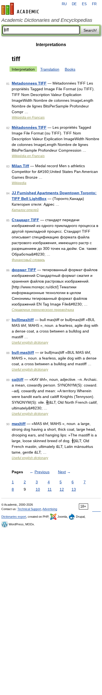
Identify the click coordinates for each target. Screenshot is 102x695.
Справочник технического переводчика (43, 310)
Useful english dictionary (30, 342)
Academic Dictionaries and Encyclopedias (46, 20)
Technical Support (29, 509)
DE (74, 4)
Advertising (49, 509)
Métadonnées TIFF (29, 127)
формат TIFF (24, 270)
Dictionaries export (13, 516)
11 (50, 489)
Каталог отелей (25, 210)
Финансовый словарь (28, 260)
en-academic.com (21, 9)
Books (70, 69)
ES (84, 4)
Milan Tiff (20, 166)
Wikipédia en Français (28, 117)
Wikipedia (19, 183)
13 (74, 489)
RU (64, 4)
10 (38, 489)
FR (94, 4)
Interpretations (51, 44)
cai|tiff (17, 379)
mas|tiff (19, 423)
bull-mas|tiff (23, 352)
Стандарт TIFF (25, 220)
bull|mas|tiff (23, 319)
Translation (49, 69)
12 (62, 489)
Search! (90, 30)
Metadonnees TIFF (29, 83)
